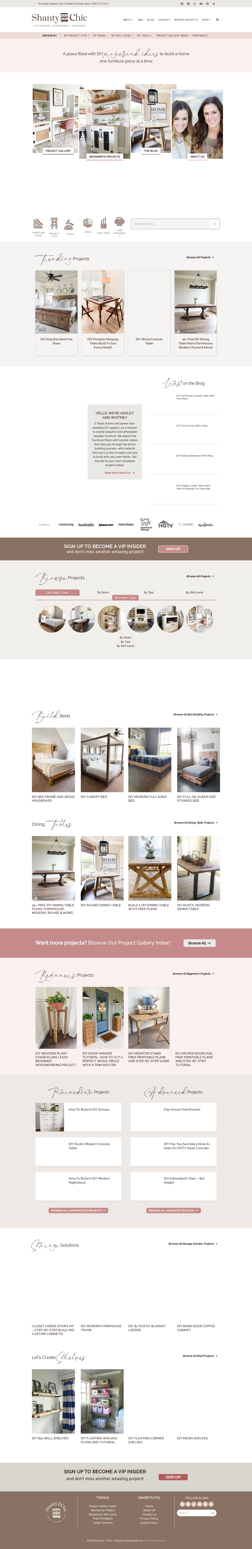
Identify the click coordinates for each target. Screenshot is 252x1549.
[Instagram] (188, 3)
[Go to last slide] (43, 619)
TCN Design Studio (154, 1540)
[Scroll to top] (241, 1535)
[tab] (57, 592)
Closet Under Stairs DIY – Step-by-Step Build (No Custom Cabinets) (53, 1330)
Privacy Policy (149, 1518)
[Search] (214, 224)
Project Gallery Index (172, 35)
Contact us (149, 1514)
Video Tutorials (103, 1522)
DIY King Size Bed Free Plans (56, 341)
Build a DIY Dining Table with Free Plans (148, 907)
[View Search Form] (217, 19)
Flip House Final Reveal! (182, 1109)
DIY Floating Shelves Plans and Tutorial (99, 1440)
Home (149, 1506)
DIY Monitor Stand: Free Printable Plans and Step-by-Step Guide (148, 1057)
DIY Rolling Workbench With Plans (194, 456)
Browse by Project (103, 1510)
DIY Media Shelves (192, 1438)
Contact (164, 19)
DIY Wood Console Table (149, 341)
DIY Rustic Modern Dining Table (193, 907)
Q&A (140, 19)
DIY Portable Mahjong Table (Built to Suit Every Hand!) (102, 343)
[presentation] (56, 302)
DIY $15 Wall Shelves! (50, 1438)
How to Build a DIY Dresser (89, 1109)
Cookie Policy (149, 1522)
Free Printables (103, 1518)
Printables (200, 35)
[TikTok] (194, 3)
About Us (149, 1510)
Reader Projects (186, 19)
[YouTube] (201, 3)
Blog (150, 19)
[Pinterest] (207, 3)
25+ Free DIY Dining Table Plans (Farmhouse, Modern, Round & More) (195, 343)
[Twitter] (214, 3)
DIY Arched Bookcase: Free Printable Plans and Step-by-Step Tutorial (194, 1059)
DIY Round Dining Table (101, 905)
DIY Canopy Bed (94, 797)
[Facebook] (182, 3)
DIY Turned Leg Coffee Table (192, 425)
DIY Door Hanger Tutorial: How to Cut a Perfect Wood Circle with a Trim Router (103, 1059)
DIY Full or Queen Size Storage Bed (196, 798)
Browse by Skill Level (103, 1514)
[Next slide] (209, 619)
